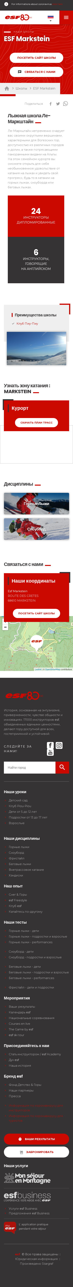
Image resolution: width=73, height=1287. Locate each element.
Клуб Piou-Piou (20, 806)
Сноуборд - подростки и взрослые (35, 957)
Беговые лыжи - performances (31, 978)
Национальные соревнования (32, 1018)
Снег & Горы (18, 894)
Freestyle (18, 900)
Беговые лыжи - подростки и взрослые (39, 972)
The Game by (21, 1029)
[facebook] (50, 104)
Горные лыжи (19, 847)
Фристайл (17, 858)
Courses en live (19, 1023)
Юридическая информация (36, 1259)
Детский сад (18, 800)
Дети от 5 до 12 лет (23, 812)
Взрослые (17, 823)
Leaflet (38, 669)
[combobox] (29, 768)
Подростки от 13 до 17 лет (28, 817)
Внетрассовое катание (26, 870)
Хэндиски (16, 875)
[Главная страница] (18, 17)
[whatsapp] (65, 104)
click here (57, 4)
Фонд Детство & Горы (25, 1085)
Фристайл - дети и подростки (31, 987)
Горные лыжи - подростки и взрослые (38, 936)
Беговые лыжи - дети (25, 966)
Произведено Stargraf (36, 1263)
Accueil (8, 88)
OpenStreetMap (52, 669)
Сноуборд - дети (21, 951)
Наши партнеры (21, 1090)
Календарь (19, 1012)
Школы (21, 88)
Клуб (15, 906)
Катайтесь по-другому (25, 911)
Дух (14, 1060)
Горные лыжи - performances (30, 942)
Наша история (20, 1065)
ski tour (16, 1035)
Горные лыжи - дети (24, 931)
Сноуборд (16, 852)
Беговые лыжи (20, 864)
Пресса (15, 1096)
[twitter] (58, 104)
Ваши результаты (22, 1006)
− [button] (5, 627)
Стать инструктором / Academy (35, 1054)
